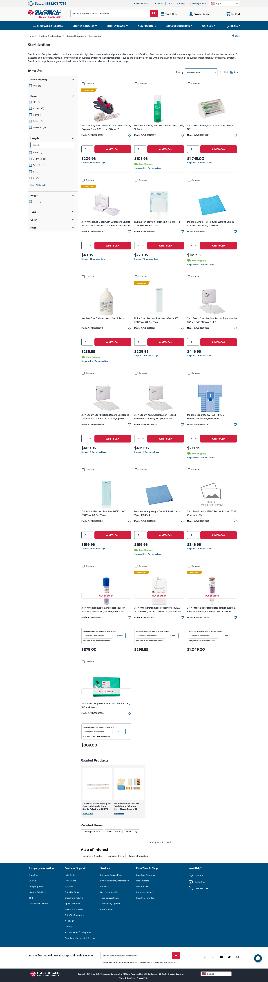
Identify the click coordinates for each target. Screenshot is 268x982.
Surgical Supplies (75, 36)
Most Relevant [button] (194, 72)
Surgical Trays (116, 856)
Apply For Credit (72, 903)
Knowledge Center (198, 3)
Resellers (104, 886)
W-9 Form (69, 921)
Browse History (141, 3)
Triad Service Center (109, 898)
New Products (142, 886)
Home (31, 36)
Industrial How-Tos (145, 898)
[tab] (224, 72)
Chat (170, 3)
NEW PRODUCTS (147, 26)
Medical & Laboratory (50, 36)
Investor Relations (37, 892)
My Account (70, 880)
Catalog (181, 3)
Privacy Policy (150, 962)
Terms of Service (166, 962)
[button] (224, 3)
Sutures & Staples (92, 856)
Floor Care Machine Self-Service (80, 938)
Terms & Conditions (127, 978)
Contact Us (158, 3)
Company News (36, 886)
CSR (31, 898)
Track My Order (72, 892)
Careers (32, 880)
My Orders (69, 886)
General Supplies (138, 856)
